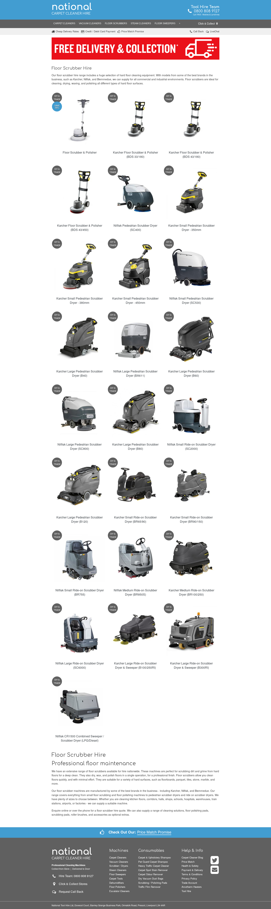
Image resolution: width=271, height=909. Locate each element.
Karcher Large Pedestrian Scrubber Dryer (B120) (79, 519)
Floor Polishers (117, 887)
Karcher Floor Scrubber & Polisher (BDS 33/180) (135, 154)
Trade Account (189, 882)
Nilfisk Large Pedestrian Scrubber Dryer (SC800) (80, 446)
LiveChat (214, 31)
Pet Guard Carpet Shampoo (153, 861)
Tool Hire (186, 891)
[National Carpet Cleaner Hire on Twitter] (215, 862)
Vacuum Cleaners (90, 23)
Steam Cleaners (141, 23)
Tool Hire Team (205, 7)
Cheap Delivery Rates (67, 31)
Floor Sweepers (165, 23)
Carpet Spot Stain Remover (153, 870)
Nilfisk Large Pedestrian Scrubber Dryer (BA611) (135, 373)
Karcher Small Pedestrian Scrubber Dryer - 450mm (135, 300)
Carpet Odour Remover (150, 874)
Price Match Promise (132, 31)
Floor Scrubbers (116, 23)
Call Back (198, 31)
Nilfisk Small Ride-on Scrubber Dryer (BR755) (79, 592)
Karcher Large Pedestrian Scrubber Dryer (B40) (79, 373)
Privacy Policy (189, 878)
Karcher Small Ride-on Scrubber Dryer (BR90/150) (191, 519)
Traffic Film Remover (149, 887)
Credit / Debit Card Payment (100, 31)
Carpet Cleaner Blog (192, 857)
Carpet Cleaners (64, 23)
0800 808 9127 (205, 11)
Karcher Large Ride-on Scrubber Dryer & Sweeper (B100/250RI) (135, 665)
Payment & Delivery (192, 870)
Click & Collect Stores (73, 884)
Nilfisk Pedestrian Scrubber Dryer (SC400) (135, 227)
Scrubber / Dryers (118, 865)
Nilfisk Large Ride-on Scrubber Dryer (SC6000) (79, 665)
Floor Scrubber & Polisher (80, 152)
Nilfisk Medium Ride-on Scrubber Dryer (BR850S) (135, 592)
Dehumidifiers (116, 882)
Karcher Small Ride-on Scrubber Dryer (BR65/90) (135, 519)
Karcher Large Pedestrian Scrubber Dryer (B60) (191, 373)
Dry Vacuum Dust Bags (150, 878)
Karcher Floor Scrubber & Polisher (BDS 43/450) (79, 227)
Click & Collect (207, 23)
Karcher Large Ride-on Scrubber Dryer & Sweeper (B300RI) (191, 665)
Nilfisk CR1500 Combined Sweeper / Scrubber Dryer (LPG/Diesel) (79, 738)
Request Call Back (71, 891)
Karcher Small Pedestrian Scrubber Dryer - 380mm (79, 300)
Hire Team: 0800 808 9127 (75, 876)
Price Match (188, 861)
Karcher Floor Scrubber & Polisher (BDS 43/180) (191, 154)
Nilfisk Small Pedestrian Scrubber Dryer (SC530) (191, 300)
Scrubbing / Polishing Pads (152, 882)
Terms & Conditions (192, 874)
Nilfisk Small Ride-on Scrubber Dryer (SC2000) (191, 446)
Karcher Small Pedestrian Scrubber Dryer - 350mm (191, 227)
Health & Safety (190, 865)
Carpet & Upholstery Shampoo (154, 857)
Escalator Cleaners (119, 891)
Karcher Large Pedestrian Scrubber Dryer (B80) (135, 446)
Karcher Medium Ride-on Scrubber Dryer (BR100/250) (191, 592)
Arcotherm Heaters (192, 887)
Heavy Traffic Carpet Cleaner (153, 865)
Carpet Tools (116, 878)
